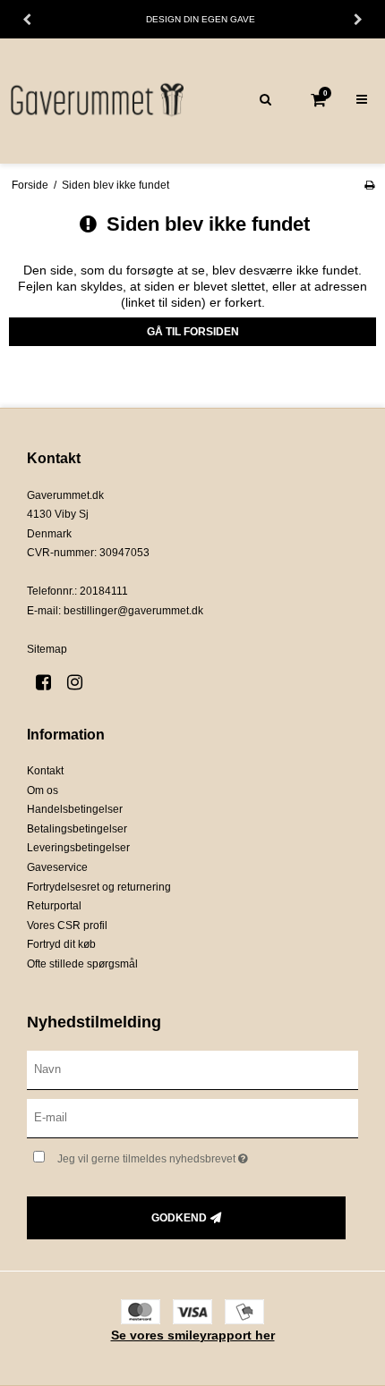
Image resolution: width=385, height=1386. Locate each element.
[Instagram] (81, 682)
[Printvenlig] (369, 185)
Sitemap (47, 649)
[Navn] (192, 1069)
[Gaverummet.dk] (96, 101)
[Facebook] (50, 682)
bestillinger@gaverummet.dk (133, 610)
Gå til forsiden (193, 331)
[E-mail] (192, 1118)
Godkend (179, 1218)
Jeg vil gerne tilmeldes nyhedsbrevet (179, 1155)
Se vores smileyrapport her (193, 1335)
